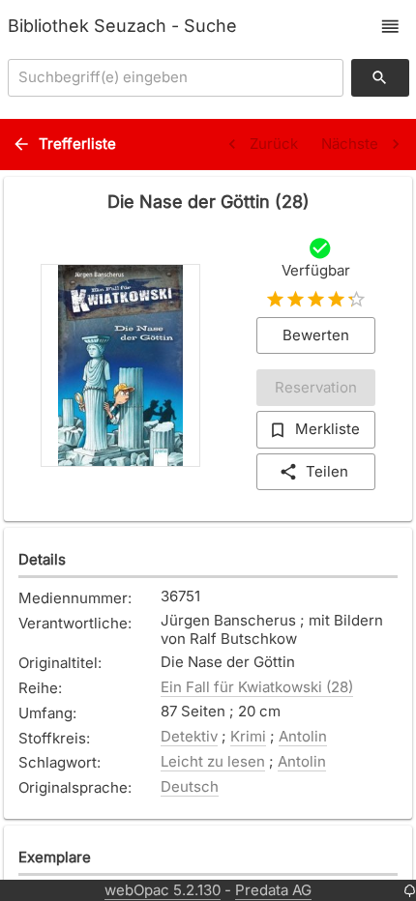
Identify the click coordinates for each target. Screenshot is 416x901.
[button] (390, 26)
